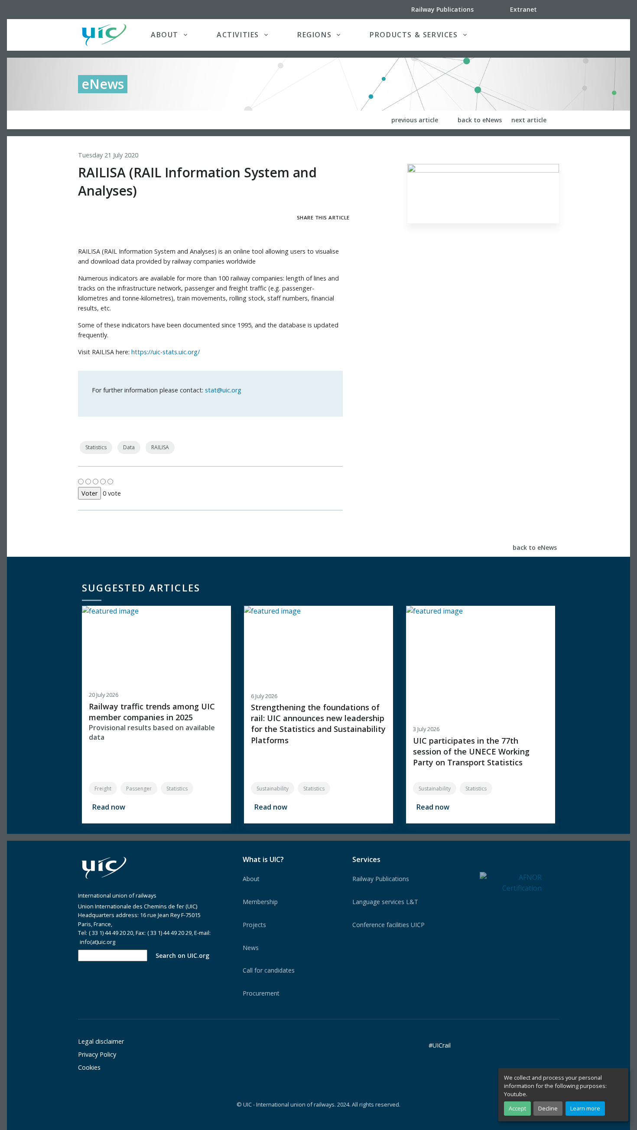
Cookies (89, 1067)
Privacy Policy (97, 1054)
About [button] (165, 34)
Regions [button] (314, 34)
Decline (548, 1108)
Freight (102, 788)
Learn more (585, 1108)
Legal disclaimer (101, 1041)
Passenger (139, 788)
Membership (260, 902)
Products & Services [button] (414, 34)
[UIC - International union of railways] (104, 868)
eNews (102, 84)
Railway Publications (380, 879)
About (251, 879)
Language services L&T (385, 902)
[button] (541, 35)
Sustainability (273, 788)
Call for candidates (269, 970)
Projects (254, 925)
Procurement (261, 993)
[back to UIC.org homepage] (104, 35)
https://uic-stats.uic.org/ (165, 352)
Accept (517, 1108)
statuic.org (223, 390)
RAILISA (160, 447)
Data (129, 447)
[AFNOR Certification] (511, 882)
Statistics (96, 447)
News (251, 948)
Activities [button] (238, 34)
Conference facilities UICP (388, 925)
